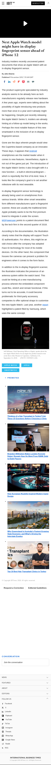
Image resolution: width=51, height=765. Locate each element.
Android (33, 151)
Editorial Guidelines (37, 588)
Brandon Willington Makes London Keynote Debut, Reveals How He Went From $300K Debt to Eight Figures (27, 456)
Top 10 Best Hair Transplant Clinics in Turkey (26, 571)
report (45, 305)
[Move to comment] (33, 81)
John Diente (9, 74)
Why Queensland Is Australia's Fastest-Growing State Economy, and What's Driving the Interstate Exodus (28, 533)
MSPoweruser (9, 220)
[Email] (28, 81)
